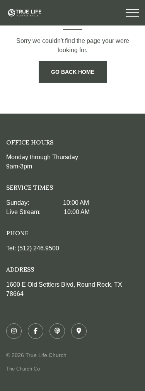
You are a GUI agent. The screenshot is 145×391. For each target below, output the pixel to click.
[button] (132, 12)
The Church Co (23, 369)
